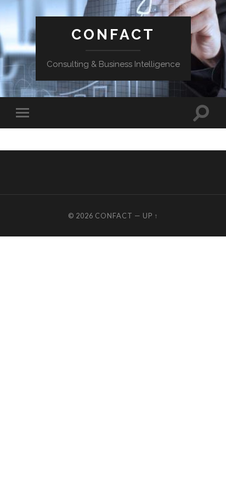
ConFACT (113, 34)
